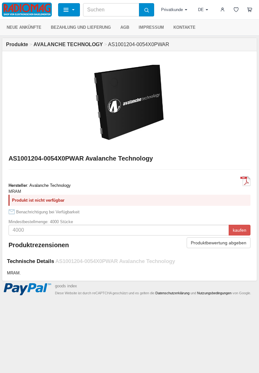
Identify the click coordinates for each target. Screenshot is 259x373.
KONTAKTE (184, 27)
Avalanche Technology (50, 185)
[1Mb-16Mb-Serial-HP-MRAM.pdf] (245, 181)
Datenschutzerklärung (172, 293)
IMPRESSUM (151, 27)
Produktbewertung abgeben (218, 242)
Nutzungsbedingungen (214, 293)
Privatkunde (172, 9)
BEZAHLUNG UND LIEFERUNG (81, 27)
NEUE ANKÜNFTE (24, 27)
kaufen (239, 230)
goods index (66, 286)
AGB (124, 27)
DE (201, 9)
